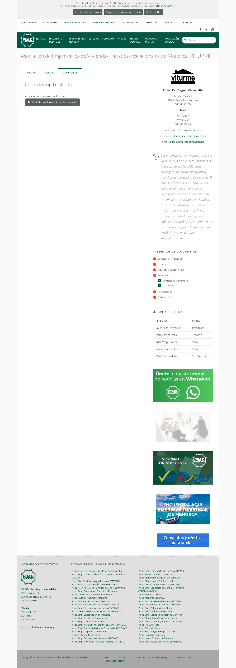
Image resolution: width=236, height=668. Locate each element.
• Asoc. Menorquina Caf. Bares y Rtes (157, 581)
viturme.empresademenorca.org (189, 136)
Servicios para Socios (75, 22)
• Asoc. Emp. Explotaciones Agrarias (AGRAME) (94, 638)
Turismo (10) (164, 297)
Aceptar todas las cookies (88, 12)
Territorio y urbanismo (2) (175, 280)
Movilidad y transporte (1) (171, 269)
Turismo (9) (168, 285)
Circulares (30, 72)
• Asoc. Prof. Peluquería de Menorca (156, 608)
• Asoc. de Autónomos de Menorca (155, 638)
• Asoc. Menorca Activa (149, 594)
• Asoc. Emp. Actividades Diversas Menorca (160, 641)
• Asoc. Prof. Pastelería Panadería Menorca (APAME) (98, 587)
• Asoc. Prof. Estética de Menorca (155, 611)
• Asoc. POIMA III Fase (148, 624)
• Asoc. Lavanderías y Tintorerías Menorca (160, 604)
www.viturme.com (192, 130)
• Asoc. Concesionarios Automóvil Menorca (93, 594)
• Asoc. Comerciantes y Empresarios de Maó (160, 621)
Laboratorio (151, 22)
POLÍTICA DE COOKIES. (164, 5)
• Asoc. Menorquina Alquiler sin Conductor (159, 577)
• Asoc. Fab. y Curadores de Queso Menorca (94, 584)
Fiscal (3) (162, 264)
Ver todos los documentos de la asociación (54, 102)
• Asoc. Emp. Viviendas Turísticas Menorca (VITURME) (98, 641)
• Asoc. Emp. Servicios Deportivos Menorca (160, 614)
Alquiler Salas (130, 22)
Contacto (170, 22)
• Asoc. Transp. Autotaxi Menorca (155, 574)
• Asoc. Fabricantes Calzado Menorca (90, 601)
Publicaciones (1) (166, 291)
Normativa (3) (164, 275)
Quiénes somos (28, 22)
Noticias (49, 72)
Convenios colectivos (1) (170, 258)
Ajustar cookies (153, 12)
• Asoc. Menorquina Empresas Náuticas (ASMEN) (96, 611)
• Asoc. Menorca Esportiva (151, 597)
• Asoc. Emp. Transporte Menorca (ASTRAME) (161, 570)
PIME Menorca (45, 657)
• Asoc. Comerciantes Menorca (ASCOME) (159, 584)
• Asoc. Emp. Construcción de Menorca (90, 614)
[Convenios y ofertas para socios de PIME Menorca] (183, 540)
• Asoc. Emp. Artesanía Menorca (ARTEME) (159, 601)
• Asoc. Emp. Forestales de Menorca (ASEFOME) (95, 608)
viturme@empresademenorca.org (186, 141)
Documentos (70, 72)
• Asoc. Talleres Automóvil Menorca (89, 597)
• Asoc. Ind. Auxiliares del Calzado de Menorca (95, 604)
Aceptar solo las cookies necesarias (123, 12)
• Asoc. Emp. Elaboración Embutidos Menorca (94, 591)
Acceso (189, 22)
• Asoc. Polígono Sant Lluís (151, 634)
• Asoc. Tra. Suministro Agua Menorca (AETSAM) (95, 581)
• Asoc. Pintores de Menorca (85, 634)
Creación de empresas (104, 22)
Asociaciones (50, 22)
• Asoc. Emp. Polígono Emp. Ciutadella (157, 631)
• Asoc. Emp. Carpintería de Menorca (89, 631)
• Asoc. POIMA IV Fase (149, 628)
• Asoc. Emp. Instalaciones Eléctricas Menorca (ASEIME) (99, 624)
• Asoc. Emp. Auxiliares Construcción (89, 618)
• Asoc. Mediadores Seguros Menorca (157, 618)
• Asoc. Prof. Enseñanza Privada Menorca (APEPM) (97, 570)
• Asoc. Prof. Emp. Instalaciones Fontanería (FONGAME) (99, 628)
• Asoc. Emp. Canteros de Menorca (88, 621)
